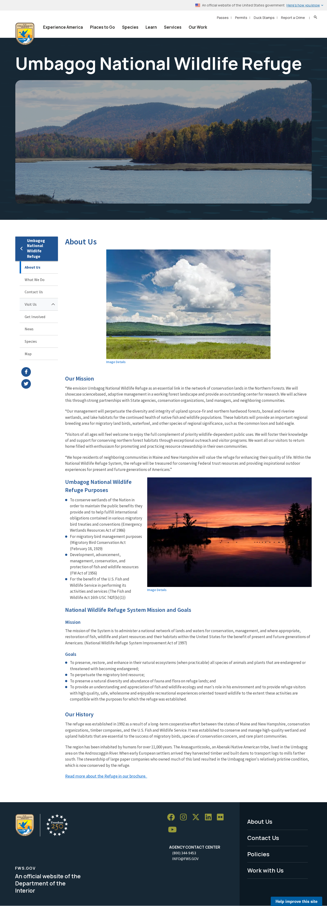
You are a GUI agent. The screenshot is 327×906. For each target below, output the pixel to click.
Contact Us (34, 291)
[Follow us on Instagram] (185, 817)
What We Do (35, 279)
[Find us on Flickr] (222, 817)
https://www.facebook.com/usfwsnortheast (39, 372)
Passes (223, 17)
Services (172, 27)
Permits (241, 17)
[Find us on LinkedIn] (210, 817)
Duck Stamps (264, 17)
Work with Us (265, 870)
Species (130, 27)
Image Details (116, 362)
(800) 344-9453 (184, 853)
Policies (258, 854)
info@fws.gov (185, 858)
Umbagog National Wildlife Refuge (36, 248)
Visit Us (31, 304)
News (29, 328)
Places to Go (102, 27)
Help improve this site (296, 901)
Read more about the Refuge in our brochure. (106, 776)
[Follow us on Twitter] (197, 817)
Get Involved (35, 316)
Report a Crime (293, 17)
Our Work (198, 27)
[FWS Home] (24, 33)
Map (28, 353)
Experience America (63, 27)
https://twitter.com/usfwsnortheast (39, 384)
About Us (32, 267)
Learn (151, 27)
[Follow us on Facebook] (172, 817)
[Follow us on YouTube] (174, 830)
